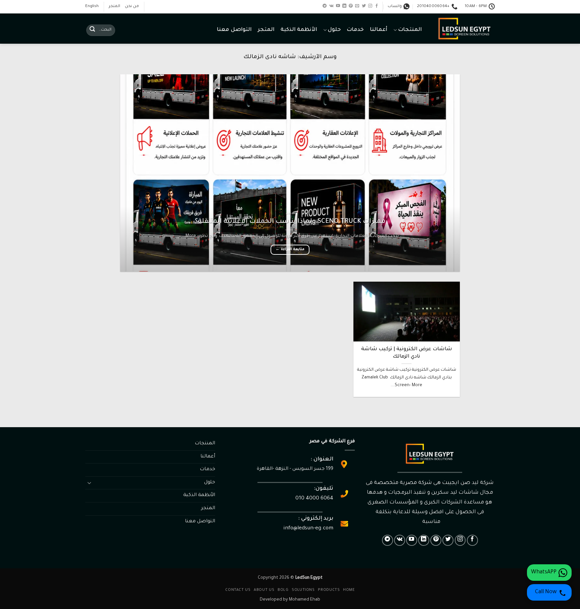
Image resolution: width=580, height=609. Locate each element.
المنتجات (410, 30)
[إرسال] (92, 30)
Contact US (237, 590)
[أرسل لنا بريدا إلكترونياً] (357, 6)
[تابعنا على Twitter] (364, 6)
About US (264, 590)
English (92, 6)
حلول (334, 30)
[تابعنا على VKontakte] (331, 6)
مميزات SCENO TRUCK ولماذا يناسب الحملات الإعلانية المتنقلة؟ (290, 222)
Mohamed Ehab (304, 600)
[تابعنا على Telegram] (325, 6)
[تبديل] (89, 483)
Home (348, 590)
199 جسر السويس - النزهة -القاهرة (295, 469)
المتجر (114, 6)
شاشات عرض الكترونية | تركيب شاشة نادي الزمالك (406, 353)
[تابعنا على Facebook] (377, 6)
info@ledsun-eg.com (308, 528)
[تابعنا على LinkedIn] (344, 6)
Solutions (303, 590)
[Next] (131, 173)
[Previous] (444, 173)
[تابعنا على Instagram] (370, 6)
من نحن (132, 6)
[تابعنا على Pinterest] (351, 6)
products (329, 590)
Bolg (283, 590)
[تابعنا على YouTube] (338, 6)
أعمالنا (378, 30)
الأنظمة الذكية (299, 30)
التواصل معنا (234, 30)
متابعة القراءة (290, 249)
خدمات (355, 30)
